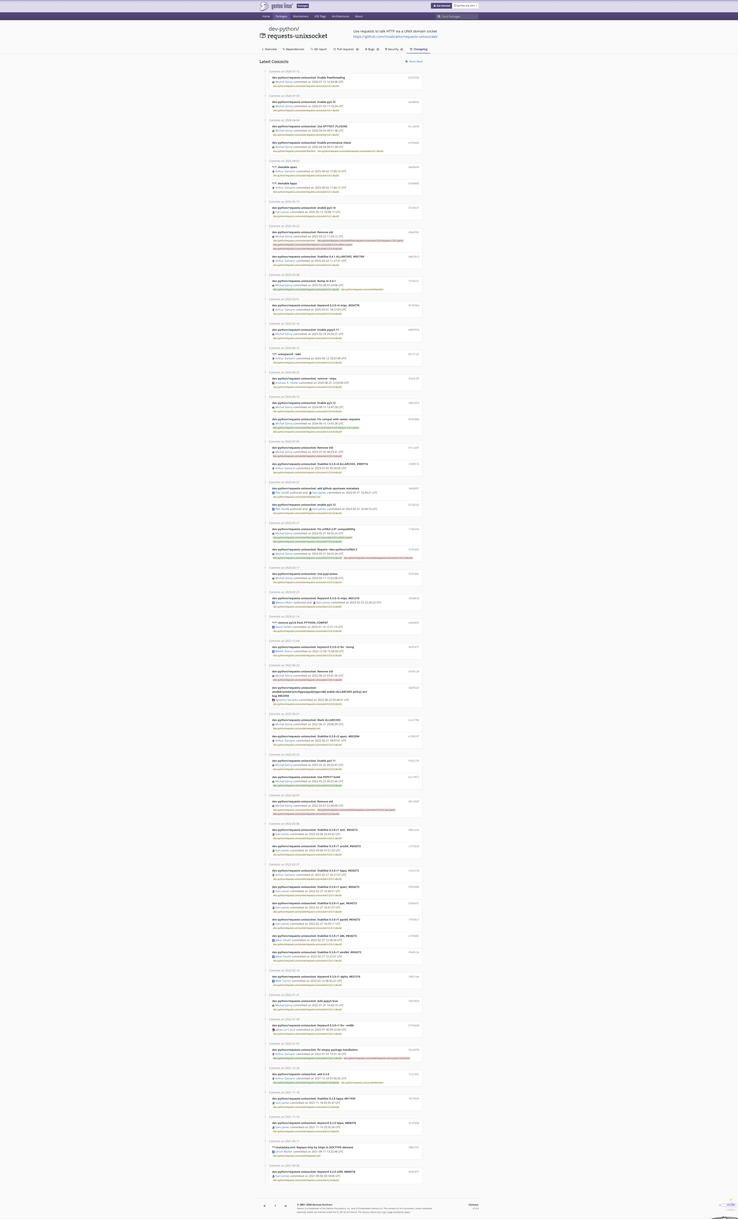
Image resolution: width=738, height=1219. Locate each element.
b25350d (413, 77)
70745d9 (413, 1098)
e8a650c (413, 232)
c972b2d (413, 846)
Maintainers (301, 16)
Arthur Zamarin (285, 171)
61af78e (413, 720)
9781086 (413, 886)
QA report (320, 49)
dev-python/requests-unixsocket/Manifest (294, 151)
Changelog (420, 49)
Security (394, 49)
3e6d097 (413, 488)
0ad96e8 (413, 167)
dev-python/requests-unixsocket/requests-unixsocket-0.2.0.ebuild (306, 814)
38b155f (413, 1147)
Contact (474, 1204)
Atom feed (415, 61)
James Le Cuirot (285, 1029)
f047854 (413, 1001)
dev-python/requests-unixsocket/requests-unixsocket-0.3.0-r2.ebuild (378, 558)
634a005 (413, 183)
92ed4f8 (413, 1049)
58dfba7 (413, 687)
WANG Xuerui (284, 651)
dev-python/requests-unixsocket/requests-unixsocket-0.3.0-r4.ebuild (307, 248)
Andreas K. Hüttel (286, 383)
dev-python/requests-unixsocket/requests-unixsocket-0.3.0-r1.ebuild (307, 680)
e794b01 (413, 935)
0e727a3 (413, 354)
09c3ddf (413, 801)
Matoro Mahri (284, 602)
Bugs (372, 49)
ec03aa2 (413, 142)
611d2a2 (413, 504)
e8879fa (413, 329)
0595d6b (413, 419)
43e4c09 (413, 378)
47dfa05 (413, 549)
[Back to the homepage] (276, 6)
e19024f (413, 736)
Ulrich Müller (283, 1151)
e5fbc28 (413, 671)
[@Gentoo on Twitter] (264, 1206)
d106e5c (413, 903)
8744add (413, 1025)
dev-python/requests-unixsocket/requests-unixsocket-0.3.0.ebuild (377, 1058)
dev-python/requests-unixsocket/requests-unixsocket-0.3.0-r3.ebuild (307, 456)
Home (266, 16)
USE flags (320, 16)
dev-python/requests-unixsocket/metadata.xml (296, 497)
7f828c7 (413, 919)
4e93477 (413, 647)
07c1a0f (413, 447)
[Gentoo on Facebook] (275, 1206)
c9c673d (413, 870)
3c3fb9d (413, 1123)
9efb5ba (413, 305)
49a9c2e (413, 952)
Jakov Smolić (283, 940)
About (359, 16)
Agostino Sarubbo (286, 700)
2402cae (413, 976)
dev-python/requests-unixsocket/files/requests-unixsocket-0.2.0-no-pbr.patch (356, 810)
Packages (281, 16)
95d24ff (413, 1171)
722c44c (413, 1074)
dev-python (283, 28)
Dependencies (294, 49)
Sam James (282, 212)
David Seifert (283, 627)
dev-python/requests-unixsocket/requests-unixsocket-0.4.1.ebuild (306, 86)
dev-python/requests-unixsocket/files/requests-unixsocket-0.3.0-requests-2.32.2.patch (360, 240)
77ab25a (413, 529)
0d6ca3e (413, 829)
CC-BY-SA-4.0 (343, 1212)
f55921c (413, 281)
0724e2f (413, 207)
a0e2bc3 (413, 256)
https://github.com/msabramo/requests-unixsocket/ (395, 36)
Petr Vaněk (282, 492)
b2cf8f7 (413, 777)
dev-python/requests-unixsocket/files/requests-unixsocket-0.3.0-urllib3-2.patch (312, 244)
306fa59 (413, 402)
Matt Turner (283, 981)
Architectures (340, 16)
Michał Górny (284, 82)
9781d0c (413, 573)
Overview (270, 49)
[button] (441, 6)
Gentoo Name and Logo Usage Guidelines (383, 1212)
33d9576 (413, 464)
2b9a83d (413, 598)
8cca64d (413, 126)
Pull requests (347, 49)
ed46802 (413, 622)
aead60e (413, 102)
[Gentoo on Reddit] (285, 1206)
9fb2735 (413, 760)
